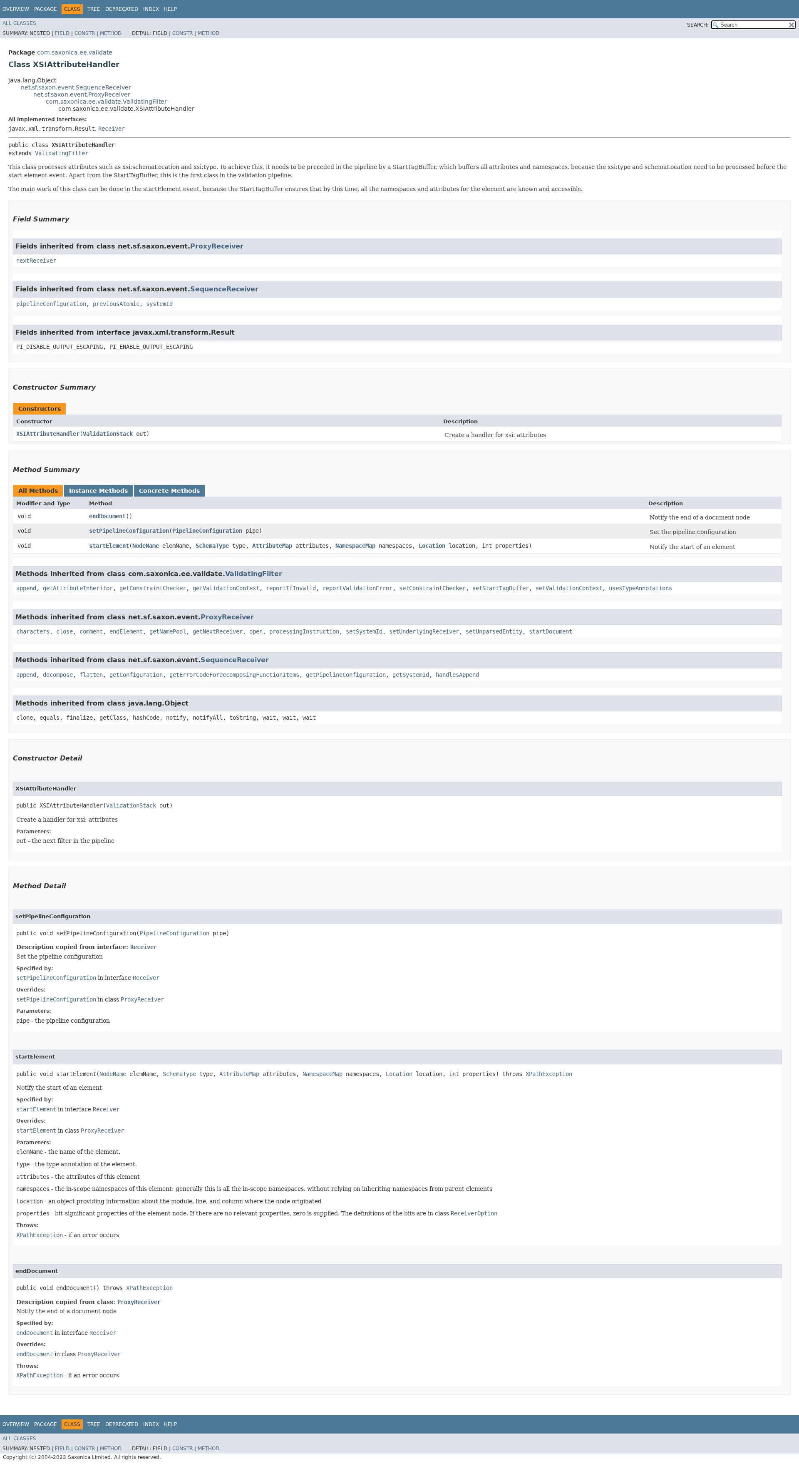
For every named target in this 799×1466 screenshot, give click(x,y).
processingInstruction (304, 631)
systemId (159, 304)
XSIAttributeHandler (47, 433)
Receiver (111, 128)
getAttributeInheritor (78, 588)
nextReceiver (36, 260)
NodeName (145, 545)
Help (170, 9)
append (26, 588)
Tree (93, 9)
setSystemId (364, 631)
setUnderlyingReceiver (424, 631)
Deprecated (121, 9)
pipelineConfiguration (51, 304)
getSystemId (410, 674)
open (256, 631)
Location (432, 545)
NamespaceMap (355, 545)
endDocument (107, 516)
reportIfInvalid (291, 588)
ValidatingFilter (61, 153)
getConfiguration (136, 674)
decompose (58, 674)
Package (45, 9)
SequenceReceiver (224, 289)
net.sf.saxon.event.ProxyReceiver (81, 94)
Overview (15, 9)
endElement (126, 631)
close (64, 631)
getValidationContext (226, 588)
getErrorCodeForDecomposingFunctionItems (234, 674)
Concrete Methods (169, 490)
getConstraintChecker (152, 588)
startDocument (550, 631)
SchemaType (212, 545)
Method (111, 33)
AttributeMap (272, 545)
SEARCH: (698, 25)
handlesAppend (457, 674)
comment (91, 631)
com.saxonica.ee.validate (74, 52)
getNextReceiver (218, 631)
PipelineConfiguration (207, 530)
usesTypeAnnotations (640, 588)
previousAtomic (116, 304)
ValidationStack (108, 433)
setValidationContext (569, 588)
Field (62, 33)
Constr (84, 33)
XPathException (549, 1074)
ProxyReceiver (216, 246)
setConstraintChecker (432, 588)
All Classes (19, 23)
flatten (91, 674)
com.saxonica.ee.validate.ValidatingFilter (106, 101)
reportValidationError (357, 588)
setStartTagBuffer (500, 588)
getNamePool (167, 631)
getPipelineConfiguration (346, 674)
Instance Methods (98, 490)
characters (33, 631)
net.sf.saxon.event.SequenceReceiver (76, 87)
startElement (109, 545)
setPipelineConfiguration (129, 530)
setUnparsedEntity (494, 631)
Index (151, 9)
